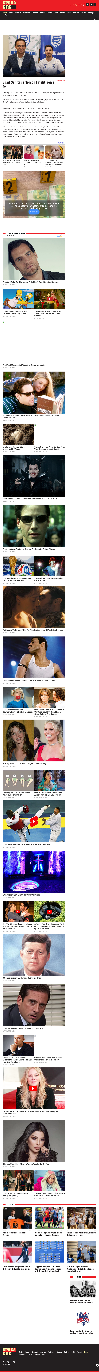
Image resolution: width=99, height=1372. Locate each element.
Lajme (11, 13)
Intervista (26, 13)
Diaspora (76, 13)
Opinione (35, 13)
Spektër (83, 13)
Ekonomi (18, 13)
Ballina (5, 13)
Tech (6, 15)
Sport (68, 13)
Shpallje (91, 13)
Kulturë (62, 13)
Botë (56, 13)
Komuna (42, 13)
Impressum (6, 1364)
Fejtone (49, 13)
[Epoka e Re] (9, 8)
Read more (34, 212)
